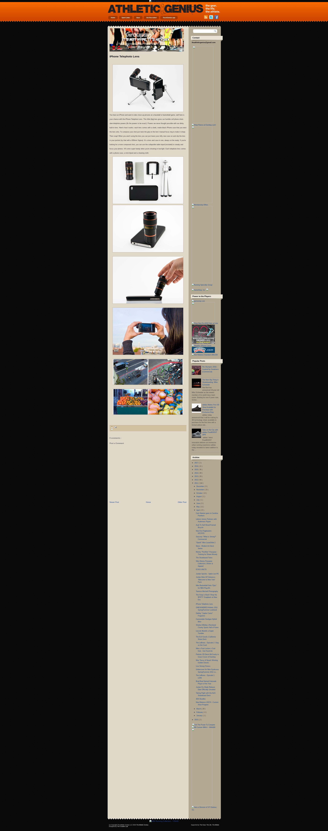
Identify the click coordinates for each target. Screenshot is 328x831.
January (199, 716)
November (200, 490)
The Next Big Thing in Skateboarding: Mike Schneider (210, 382)
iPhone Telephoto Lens (124, 56)
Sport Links (126, 18)
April (198, 510)
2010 (196, 720)
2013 (196, 476)
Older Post (182, 502)
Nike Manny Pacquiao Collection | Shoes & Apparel (204, 563)
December (200, 486)
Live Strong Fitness (203, 666)
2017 (196, 463)
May (198, 507)
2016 (196, 466)
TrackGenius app (169, 18)
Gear (138, 18)
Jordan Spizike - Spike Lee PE (207, 574)
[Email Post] (115, 427)
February (199, 712)
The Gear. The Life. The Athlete (209, 825)
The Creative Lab (122, 826)
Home (113, 18)
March (199, 709)
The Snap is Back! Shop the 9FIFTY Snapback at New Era (206, 597)
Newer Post (114, 502)
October (199, 493)
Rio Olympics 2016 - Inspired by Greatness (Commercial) (210, 369)
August (199, 496)
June (198, 503)
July (198, 500)
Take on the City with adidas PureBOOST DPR (210, 432)
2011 (196, 483)
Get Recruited (151, 18)
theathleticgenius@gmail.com (204, 42)
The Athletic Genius (142, 825)
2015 (196, 470)
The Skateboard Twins (204, 558)
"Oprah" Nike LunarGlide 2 (205, 542)
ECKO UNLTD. (201, 569)
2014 (196, 473)
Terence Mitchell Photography (207, 591)
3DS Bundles (201, 699)
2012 (196, 480)
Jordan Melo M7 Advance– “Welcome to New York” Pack (206, 579)
